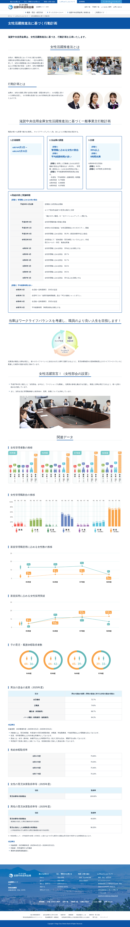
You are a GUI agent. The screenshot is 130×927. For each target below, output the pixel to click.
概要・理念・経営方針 (35, 12)
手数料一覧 (95, 7)
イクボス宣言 (102, 893)
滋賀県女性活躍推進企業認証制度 (108, 896)
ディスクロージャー (56, 12)
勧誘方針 (63, 915)
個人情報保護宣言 (35, 915)
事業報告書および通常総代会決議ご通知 (110, 883)
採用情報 (82, 1)
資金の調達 (60, 877)
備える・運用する (45, 883)
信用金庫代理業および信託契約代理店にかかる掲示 (76, 917)
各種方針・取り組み (94, 915)
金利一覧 (87, 7)
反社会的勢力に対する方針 (50, 915)
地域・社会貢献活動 (85, 877)
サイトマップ (104, 917)
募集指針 (71, 915)
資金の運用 (60, 880)
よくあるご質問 (106, 7)
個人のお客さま (15, 1)
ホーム (10, 16)
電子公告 (95, 917)
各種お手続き (84, 902)
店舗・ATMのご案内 (53, 902)
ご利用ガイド (99, 12)
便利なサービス (44, 890)
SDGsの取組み (83, 880)
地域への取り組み (49, 1)
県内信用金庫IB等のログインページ (32, 917)
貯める (42, 877)
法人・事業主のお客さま (32, 1)
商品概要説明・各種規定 (52, 917)
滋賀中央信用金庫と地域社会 (79, 12)
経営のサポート (62, 883)
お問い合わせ (117, 7)
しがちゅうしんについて (67, 1)
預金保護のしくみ (81, 915)
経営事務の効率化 (62, 886)
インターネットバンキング (111, 1)
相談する (42, 886)
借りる (42, 880)
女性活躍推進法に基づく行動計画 (108, 890)
